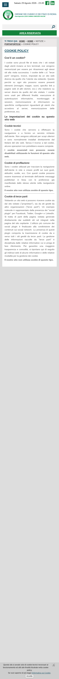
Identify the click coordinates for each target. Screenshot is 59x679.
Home (22, 41)
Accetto (29, 676)
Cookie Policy (17, 50)
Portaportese (13, 44)
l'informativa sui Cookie (41, 673)
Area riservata (30, 33)
